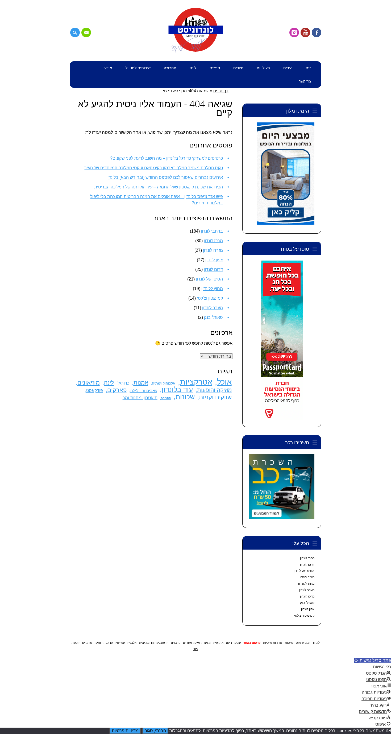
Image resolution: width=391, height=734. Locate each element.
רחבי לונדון (307, 558)
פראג (109, 642)
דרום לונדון (213, 269)
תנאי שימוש (303, 642)
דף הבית (220, 91)
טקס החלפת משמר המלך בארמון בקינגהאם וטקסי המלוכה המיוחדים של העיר (153, 168)
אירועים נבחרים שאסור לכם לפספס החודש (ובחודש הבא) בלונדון (164, 177)
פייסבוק (316, 32)
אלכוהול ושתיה (163, 383)
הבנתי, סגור (155, 730)
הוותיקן (99, 642)
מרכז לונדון (213, 240)
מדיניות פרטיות (272, 642)
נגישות (289, 642)
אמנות (141, 383)
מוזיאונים (88, 382)
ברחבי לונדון (212, 231)
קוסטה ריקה (233, 642)
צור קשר (305, 81)
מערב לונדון (212, 308)
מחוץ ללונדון (212, 288)
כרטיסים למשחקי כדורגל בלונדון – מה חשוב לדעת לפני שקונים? (166, 158)
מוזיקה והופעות (214, 390)
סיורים (238, 67)
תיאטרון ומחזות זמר (140, 397)
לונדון (316, 642)
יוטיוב (305, 32)
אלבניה (131, 642)
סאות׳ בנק (213, 317)
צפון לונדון (214, 260)
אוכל (224, 381)
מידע (108, 67)
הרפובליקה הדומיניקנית (153, 642)
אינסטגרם (294, 32)
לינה (193, 67)
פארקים (117, 390)
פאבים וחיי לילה (143, 390)
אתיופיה (218, 642)
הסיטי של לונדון (209, 279)
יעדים (287, 67)
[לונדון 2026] (195, 51)
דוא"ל (86, 32)
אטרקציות (196, 381)
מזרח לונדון (213, 250)
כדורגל (123, 383)
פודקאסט (94, 390)
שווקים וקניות (215, 397)
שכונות (185, 397)
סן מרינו (87, 642)
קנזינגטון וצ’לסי (304, 615)
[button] (372, 660)
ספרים (215, 67)
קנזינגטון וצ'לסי (210, 298)
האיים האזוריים (192, 642)
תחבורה (170, 67)
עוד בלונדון (177, 390)
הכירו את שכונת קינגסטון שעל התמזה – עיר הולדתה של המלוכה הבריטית (158, 187)
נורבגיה (175, 642)
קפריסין (120, 642)
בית (308, 67)
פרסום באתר (251, 642)
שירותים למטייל (138, 67)
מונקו (207, 642)
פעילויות (263, 67)
